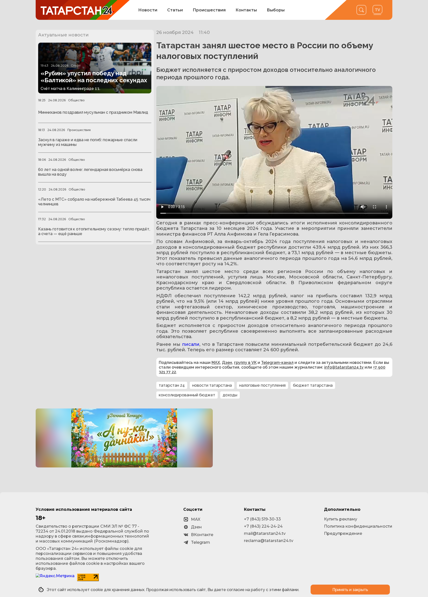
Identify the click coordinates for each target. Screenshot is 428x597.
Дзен (227, 362)
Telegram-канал (277, 362)
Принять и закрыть (350, 589)
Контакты (246, 10)
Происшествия (209, 10)
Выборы (276, 10)
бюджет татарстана (313, 385)
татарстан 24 (172, 385)
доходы (230, 395)
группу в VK (245, 362)
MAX (216, 362)
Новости (147, 10)
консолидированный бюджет (187, 395)
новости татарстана (212, 385)
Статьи (175, 10)
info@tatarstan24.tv (344, 367)
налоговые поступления (262, 385)
